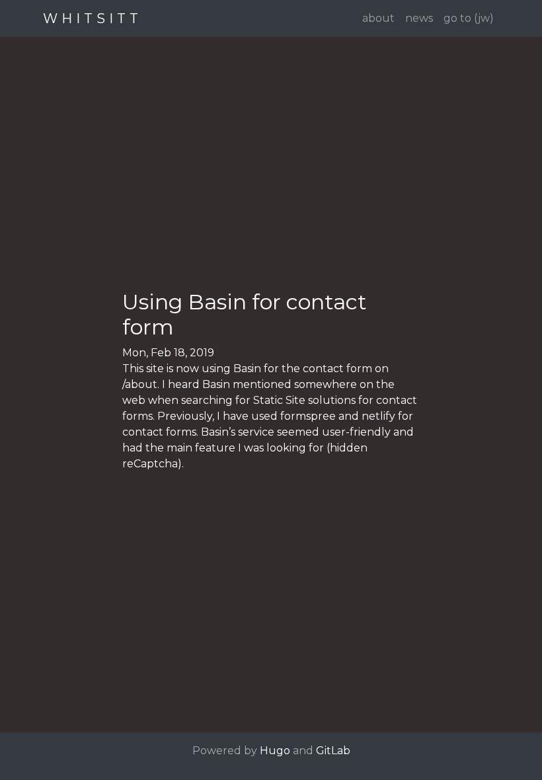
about (378, 18)
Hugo (275, 750)
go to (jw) (469, 18)
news (419, 18)
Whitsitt (92, 18)
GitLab (333, 750)
